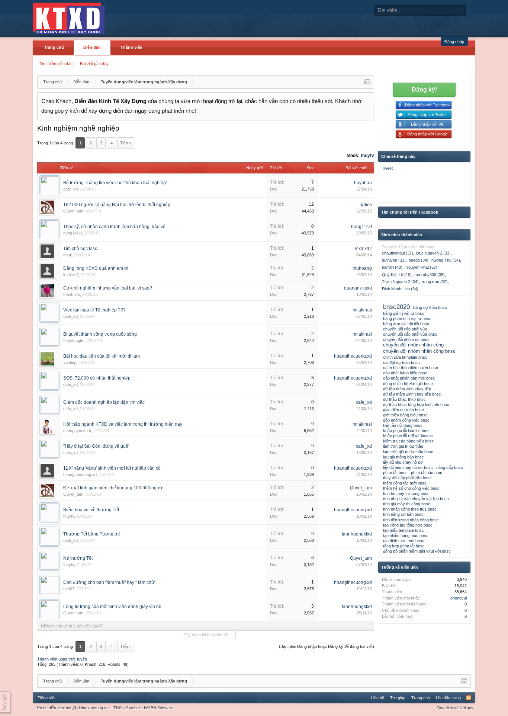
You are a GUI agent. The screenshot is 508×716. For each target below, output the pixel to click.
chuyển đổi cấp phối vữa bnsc (410, 334)
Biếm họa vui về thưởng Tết (91, 509)
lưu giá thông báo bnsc (403, 457)
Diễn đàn (92, 47)
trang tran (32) (435, 281)
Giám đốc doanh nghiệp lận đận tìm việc (104, 402)
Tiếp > (125, 143)
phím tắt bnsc (395, 472)
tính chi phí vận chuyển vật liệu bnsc (416, 498)
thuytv (367, 155)
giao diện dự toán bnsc (403, 409)
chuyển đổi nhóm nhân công (413, 345)
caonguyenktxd (77, 430)
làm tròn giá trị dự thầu (403, 446)
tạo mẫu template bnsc (403, 530)
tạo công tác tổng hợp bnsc (408, 525)
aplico (366, 204)
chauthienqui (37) (397, 253)
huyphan (363, 182)
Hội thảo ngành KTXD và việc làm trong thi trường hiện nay (122, 424)
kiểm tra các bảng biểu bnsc (408, 441)
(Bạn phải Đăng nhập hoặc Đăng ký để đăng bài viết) (326, 646)
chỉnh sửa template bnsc (405, 357)
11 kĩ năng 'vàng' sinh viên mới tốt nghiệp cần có (112, 468)
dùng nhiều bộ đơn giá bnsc (408, 383)
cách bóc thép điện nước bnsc (410, 367)
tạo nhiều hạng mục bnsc (405, 535)
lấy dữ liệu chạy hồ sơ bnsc (408, 467)
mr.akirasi (362, 310)
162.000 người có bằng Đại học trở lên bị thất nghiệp (116, 204)
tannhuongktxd (357, 534)
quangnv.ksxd (358, 288)
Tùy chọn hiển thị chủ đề (206, 635)
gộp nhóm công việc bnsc (406, 420)
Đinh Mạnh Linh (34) (400, 289)
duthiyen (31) (394, 260)
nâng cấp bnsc (449, 467)
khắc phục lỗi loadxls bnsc (407, 430)
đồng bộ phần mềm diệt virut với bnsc (417, 551)
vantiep (69, 362)
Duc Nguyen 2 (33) (433, 253)
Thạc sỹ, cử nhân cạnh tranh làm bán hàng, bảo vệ (114, 226)
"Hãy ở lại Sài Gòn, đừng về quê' (96, 446)
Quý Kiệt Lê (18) (397, 274)
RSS (469, 698)
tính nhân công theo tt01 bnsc (410, 509)
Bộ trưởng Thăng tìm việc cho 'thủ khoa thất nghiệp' (115, 182)
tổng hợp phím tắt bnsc (404, 546)
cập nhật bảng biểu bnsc (405, 373)
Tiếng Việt (46, 698)
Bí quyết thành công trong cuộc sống (100, 334)
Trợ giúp (397, 698)
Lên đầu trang (448, 698)
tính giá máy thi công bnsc (406, 504)
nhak (67, 255)
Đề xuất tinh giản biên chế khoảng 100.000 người (113, 487)
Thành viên (131, 47)
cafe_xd (70, 189)
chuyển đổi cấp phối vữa (405, 329)
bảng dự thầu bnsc (430, 307)
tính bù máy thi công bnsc (406, 493)
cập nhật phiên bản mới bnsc (409, 378)
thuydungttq (73, 340)
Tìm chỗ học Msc (80, 248)
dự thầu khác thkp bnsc (404, 399)
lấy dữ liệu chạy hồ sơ (403, 462)
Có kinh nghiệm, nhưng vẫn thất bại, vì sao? (107, 288)
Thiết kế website (128, 708)
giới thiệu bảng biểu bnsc (405, 415)
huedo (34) (418, 260)
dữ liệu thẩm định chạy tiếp (407, 389)
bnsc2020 (396, 306)
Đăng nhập (454, 41)
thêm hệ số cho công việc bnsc (411, 488)
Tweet (387, 168)
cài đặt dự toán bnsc (401, 362)
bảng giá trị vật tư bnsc (403, 313)
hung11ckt (72, 233)
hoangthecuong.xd (353, 356)
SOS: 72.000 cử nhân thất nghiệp (97, 378)
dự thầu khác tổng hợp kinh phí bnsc (416, 404)
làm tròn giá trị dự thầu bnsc (408, 452)
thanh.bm (71, 294)
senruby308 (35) (430, 274)
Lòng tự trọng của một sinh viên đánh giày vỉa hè (112, 606)
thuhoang (362, 268)
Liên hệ (377, 698)
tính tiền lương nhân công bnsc (411, 520)
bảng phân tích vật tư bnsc (407, 318)
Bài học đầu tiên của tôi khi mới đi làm (101, 356)
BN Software (162, 708)
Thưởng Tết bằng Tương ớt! (91, 534)
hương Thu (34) (445, 260)
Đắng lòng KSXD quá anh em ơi (95, 268)
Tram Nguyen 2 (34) (400, 281)
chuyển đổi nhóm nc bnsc (406, 339)
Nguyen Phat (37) (421, 267)
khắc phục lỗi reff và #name (408, 436)
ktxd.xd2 (363, 248)
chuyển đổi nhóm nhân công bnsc (419, 351)
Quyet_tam (73, 211)
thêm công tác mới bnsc (405, 483)
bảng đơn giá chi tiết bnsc (406, 324)
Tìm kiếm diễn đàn (56, 63)
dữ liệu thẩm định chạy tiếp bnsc (412, 394)
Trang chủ (54, 47)
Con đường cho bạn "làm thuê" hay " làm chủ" (109, 582)
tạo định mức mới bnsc (403, 540)
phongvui (458, 598)
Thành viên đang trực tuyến (62, 659)
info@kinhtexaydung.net (88, 708)
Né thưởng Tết (78, 558)
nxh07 (68, 588)
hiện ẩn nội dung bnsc (402, 425)
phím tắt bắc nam (426, 472)
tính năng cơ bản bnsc (403, 514)
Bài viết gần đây (94, 63)
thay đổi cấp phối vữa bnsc (407, 478)
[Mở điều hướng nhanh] (367, 82)
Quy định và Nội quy (455, 708)
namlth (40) (392, 267)
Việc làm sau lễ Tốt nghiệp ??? (94, 310)
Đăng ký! (424, 89)
